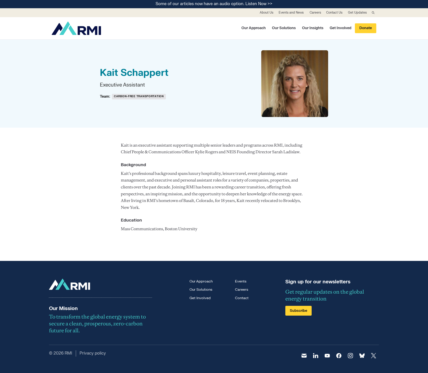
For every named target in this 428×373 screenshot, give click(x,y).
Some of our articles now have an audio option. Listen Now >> (214, 4)
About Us (266, 12)
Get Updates (357, 12)
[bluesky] (362, 355)
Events (240, 281)
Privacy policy (93, 353)
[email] (304, 355)
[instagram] (350, 355)
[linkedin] (315, 355)
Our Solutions (284, 28)
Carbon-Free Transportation (139, 96)
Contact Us (334, 12)
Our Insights (312, 28)
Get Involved (340, 28)
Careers (315, 12)
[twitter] (373, 355)
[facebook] (338, 355)
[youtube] (327, 355)
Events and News (291, 12)
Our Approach (253, 28)
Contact (242, 298)
